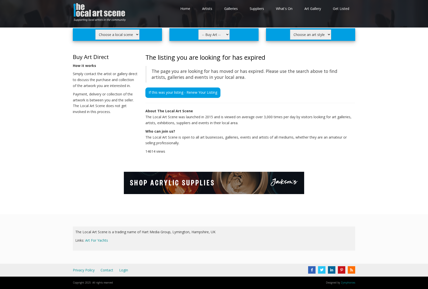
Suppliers (257, 8)
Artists (207, 8)
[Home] (100, 13)
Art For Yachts (96, 240)
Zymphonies (348, 282)
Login (123, 270)
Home (185, 8)
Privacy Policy (84, 270)
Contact (107, 270)
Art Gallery (312, 8)
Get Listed (341, 8)
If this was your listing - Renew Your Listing (183, 92)
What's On (284, 8)
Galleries (231, 8)
